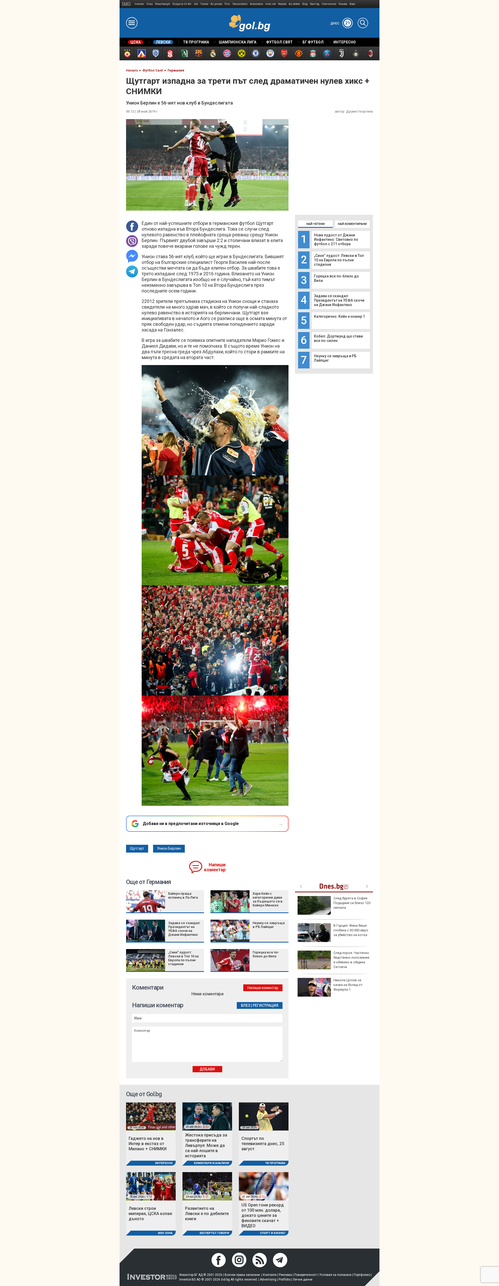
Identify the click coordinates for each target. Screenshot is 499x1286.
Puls (227, 4)
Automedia (256, 4)
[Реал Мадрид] (212, 53)
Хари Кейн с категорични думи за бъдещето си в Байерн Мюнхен (268, 899)
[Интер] (355, 53)
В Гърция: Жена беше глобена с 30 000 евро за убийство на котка (350, 930)
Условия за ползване (335, 1275)
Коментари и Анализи (211, 1163)
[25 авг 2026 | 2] (207, 1116)
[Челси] (255, 53)
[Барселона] (198, 53)
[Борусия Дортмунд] (241, 53)
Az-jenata (216, 4)
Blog (305, 4)
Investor (139, 4)
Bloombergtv (162, 4)
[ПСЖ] (327, 53)
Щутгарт (137, 848)
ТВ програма (275, 1163)
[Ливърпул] (312, 53)
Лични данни (302, 1279)
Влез (245, 1005)
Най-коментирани (352, 224)
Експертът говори (214, 1233)
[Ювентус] (341, 53)
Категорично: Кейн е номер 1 (339, 316)
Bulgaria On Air (182, 4)
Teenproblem (240, 4)
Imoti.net (270, 4)
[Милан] (370, 53)
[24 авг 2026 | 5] (207, 1186)
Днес (340, 23)
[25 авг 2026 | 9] (151, 1186)
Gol (196, 4)
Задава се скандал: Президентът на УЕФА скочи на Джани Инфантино (339, 300)
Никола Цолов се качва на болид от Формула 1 (348, 984)
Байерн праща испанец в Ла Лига (183, 895)
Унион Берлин (169, 848)
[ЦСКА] (127, 53)
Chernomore (329, 4)
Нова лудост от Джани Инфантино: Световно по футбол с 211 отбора (336, 239)
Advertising (268, 1279)
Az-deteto (294, 4)
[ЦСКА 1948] (169, 53)
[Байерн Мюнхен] (227, 53)
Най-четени (315, 224)
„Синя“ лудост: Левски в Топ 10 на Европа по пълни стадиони (339, 260)
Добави (207, 1069)
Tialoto (204, 4)
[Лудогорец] (184, 53)
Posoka (343, 4)
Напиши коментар (215, 867)
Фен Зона (165, 1233)
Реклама (285, 1275)
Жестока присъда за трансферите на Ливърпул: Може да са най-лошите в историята (206, 1145)
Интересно (164, 1163)
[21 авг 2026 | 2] (263, 1186)
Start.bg (314, 4)
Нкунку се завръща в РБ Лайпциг (269, 925)
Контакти (270, 1275)
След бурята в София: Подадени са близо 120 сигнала (351, 903)
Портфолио (362, 1275)
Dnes (150, 4)
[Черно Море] (155, 53)
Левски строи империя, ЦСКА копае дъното (150, 1213)
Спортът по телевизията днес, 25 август (262, 1143)
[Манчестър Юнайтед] (298, 53)
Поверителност (305, 1275)
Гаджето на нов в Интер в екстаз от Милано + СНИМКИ (148, 1143)
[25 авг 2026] (151, 1116)
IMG (127, 4)
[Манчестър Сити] (269, 53)
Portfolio (285, 1279)
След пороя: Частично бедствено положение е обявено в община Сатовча (351, 960)
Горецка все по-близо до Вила (266, 954)
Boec (352, 4)
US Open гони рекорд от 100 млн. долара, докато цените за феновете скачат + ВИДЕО (262, 1215)
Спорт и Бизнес (272, 1233)
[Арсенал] (284, 53)
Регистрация (265, 1005)
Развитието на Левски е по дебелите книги (207, 1213)
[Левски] (141, 53)
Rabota (282, 4)
